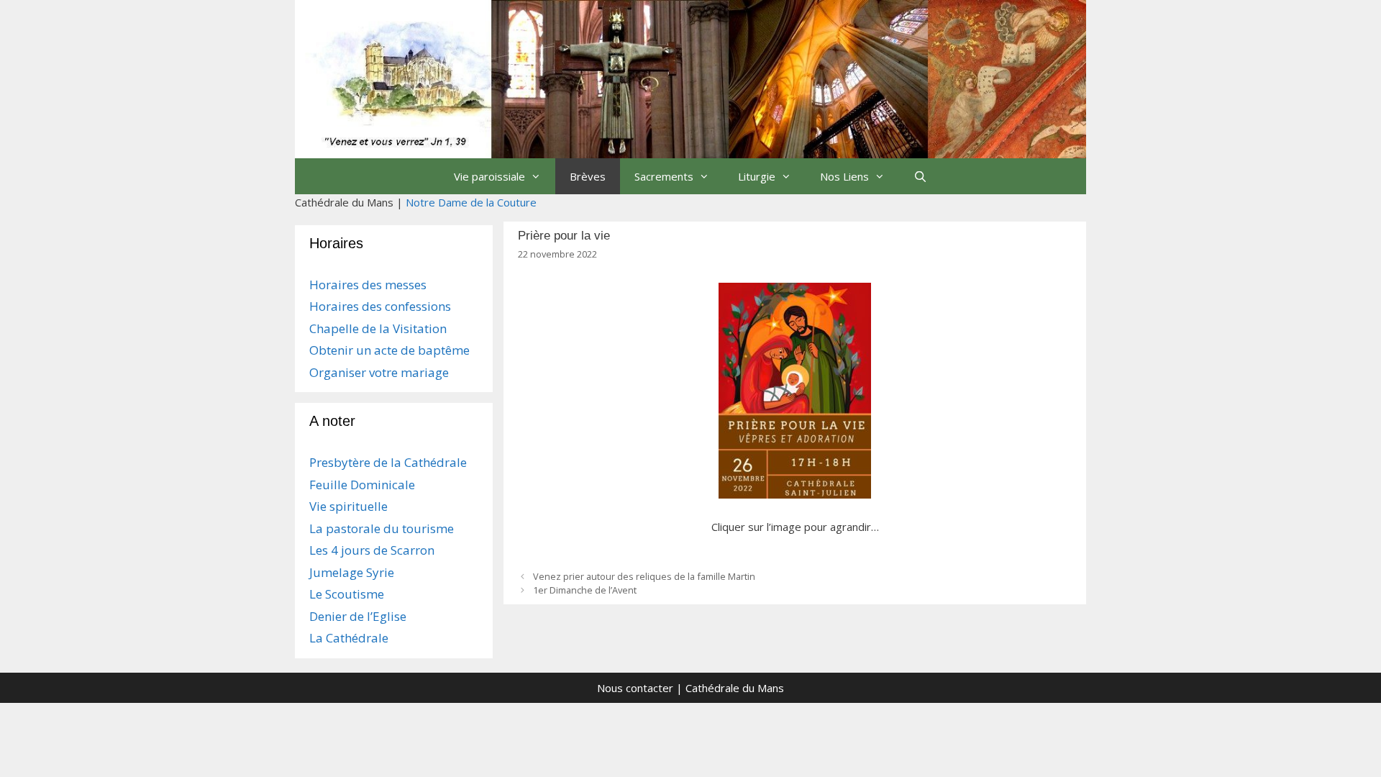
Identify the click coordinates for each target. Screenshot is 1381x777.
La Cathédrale (348, 638)
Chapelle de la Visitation (378, 328)
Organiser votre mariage (379, 372)
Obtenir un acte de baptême (389, 350)
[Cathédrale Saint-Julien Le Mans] (690, 78)
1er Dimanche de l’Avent (585, 589)
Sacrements (663, 176)
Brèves (588, 176)
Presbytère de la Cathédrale (388, 462)
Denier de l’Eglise (357, 616)
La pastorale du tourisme (381, 528)
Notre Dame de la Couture (471, 202)
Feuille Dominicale (362, 484)
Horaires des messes (368, 284)
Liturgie (756, 176)
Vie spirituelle (348, 506)
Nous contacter (635, 688)
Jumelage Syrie (351, 572)
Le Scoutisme (346, 594)
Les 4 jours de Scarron (371, 550)
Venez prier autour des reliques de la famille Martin (644, 576)
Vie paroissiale (489, 176)
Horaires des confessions (380, 306)
